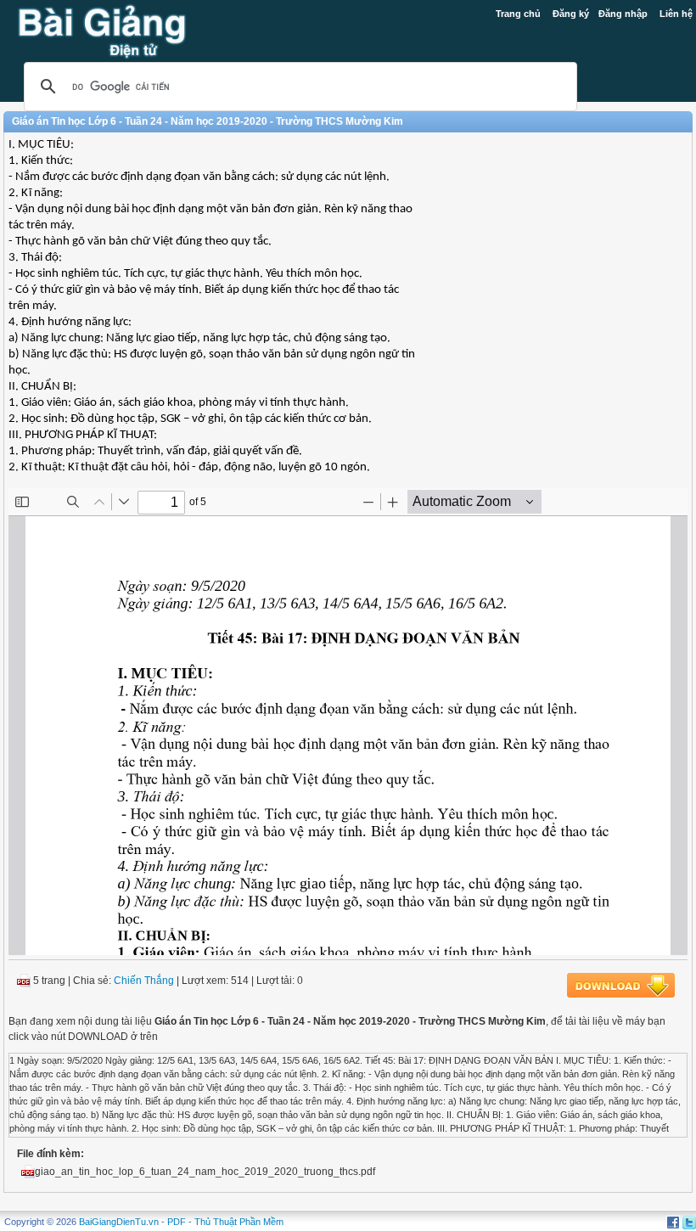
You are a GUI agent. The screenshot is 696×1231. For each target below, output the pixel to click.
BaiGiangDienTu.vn (119, 1222)
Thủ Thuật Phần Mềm (238, 1222)
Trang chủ (518, 13)
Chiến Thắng (144, 980)
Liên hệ (676, 13)
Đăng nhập (623, 13)
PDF (176, 1222)
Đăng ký (571, 13)
